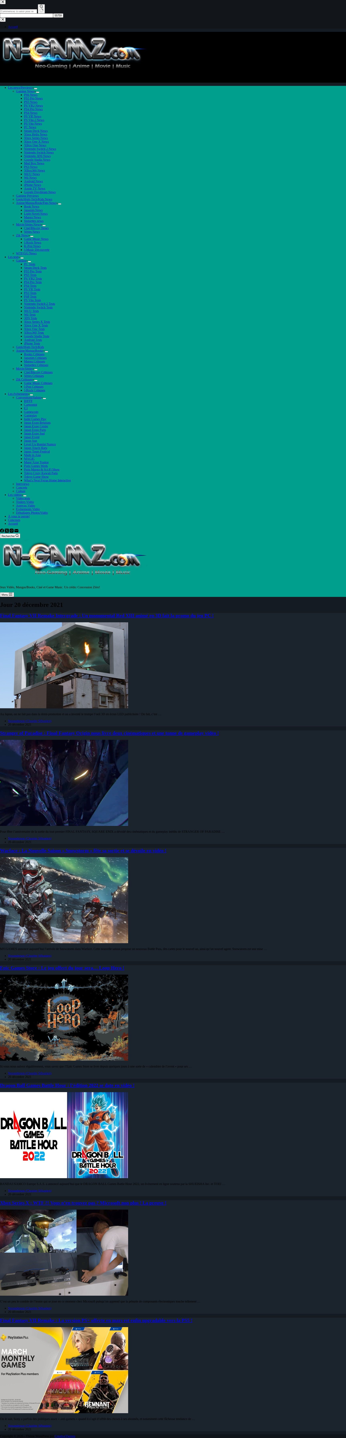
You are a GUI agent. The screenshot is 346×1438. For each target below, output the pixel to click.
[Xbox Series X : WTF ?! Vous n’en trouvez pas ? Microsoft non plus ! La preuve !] (64, 1294)
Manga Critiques (34, 361)
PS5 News (30, 102)
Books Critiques (34, 354)
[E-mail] (16, 531)
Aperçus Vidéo (25, 505)
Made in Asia (32, 455)
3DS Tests (30, 318)
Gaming (21, 260)
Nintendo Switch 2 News (40, 149)
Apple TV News (34, 188)
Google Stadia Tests (36, 336)
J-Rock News (32, 242)
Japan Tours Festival (37, 451)
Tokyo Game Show (36, 476)
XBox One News (35, 145)
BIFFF (28, 401)
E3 (26, 408)
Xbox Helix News (35, 134)
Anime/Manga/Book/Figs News (36, 203)
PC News (30, 127)
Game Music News (36, 239)
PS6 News (30, 94)
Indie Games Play (35, 419)
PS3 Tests (30, 293)
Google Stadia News (37, 159)
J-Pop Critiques (33, 386)
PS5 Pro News (33, 98)
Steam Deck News (36, 131)
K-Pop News (32, 246)
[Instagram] (12, 531)
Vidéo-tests (23, 498)
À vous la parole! (19, 516)
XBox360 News (34, 170)
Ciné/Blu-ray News (36, 228)
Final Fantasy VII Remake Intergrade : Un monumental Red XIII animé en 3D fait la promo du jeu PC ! (107, 615)
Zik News (22, 235)
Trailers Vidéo (25, 502)
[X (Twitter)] (7, 531)
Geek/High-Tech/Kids (30, 347)
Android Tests (33, 339)
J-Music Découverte (36, 249)
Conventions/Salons (28, 397)
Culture (20, 491)
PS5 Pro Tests (33, 271)
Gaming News (25, 91)
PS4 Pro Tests (33, 282)
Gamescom (31, 412)
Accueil (13, 523)
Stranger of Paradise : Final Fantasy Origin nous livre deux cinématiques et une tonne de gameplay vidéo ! (109, 733)
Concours (14, 520)
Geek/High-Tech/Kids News (34, 199)
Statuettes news (33, 221)
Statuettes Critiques (36, 365)
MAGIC (29, 458)
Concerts (21, 487)
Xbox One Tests (34, 329)
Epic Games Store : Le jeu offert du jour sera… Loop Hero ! (62, 967)
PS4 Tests (30, 285)
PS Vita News (33, 123)
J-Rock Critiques (34, 390)
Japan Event (31, 437)
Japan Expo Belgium (37, 422)
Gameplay (30, 415)
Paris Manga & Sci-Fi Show (42, 469)
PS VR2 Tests (33, 278)
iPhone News (32, 185)
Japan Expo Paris (35, 430)
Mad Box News (34, 163)
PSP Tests (30, 296)
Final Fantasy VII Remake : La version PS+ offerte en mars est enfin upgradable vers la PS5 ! (96, 1320)
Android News (33, 181)
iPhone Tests (32, 343)
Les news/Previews (20, 87)
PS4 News (30, 112)
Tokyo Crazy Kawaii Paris (41, 473)
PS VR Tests (32, 289)
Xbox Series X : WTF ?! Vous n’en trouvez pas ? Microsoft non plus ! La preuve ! (83, 1202)
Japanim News (33, 210)
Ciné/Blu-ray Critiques (38, 372)
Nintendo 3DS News (37, 156)
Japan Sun (30, 440)
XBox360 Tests (34, 332)
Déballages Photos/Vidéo (32, 512)
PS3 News (30, 167)
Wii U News (32, 174)
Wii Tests (30, 314)
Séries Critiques (34, 376)
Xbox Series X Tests (37, 321)
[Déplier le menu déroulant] (35, 88)
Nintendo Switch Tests (38, 307)
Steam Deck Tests (35, 267)
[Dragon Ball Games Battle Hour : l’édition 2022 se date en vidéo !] (64, 1177)
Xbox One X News (36, 141)
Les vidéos (15, 494)
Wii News (30, 177)
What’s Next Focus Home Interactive (47, 480)
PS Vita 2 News (34, 120)
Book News (31, 206)
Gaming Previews (27, 195)
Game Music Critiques (38, 383)
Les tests (13, 257)
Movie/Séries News (28, 224)
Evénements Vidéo (28, 509)
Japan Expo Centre (36, 426)
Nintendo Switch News (39, 152)
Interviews (22, 484)
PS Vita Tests (32, 300)
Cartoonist (30, 404)
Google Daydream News (40, 192)
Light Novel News (36, 213)
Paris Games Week (36, 466)
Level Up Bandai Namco (40, 444)
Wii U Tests (31, 311)
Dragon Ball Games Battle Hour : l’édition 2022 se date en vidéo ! (67, 1085)
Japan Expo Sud (34, 433)
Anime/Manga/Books (29, 350)
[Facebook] (2, 531)
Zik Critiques (24, 379)
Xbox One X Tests (36, 325)
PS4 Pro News (33, 109)
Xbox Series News (36, 138)
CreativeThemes (65, 1436)
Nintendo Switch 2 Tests (39, 303)
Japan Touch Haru (35, 448)
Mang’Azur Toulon (36, 462)
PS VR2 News (33, 105)
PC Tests (29, 264)
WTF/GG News (26, 253)
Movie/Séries (24, 368)
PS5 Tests (30, 275)
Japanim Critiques (35, 358)
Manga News (32, 217)
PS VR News (32, 116)
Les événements (18, 394)
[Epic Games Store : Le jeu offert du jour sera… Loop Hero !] (64, 1059)
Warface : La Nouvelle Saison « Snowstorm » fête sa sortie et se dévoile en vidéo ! (83, 850)
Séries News (32, 231)
